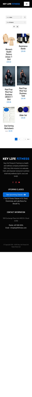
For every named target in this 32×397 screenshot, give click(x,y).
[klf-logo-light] (11, 4)
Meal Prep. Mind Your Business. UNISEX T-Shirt (9, 94)
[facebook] (13, 182)
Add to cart (23, 37)
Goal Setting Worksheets (9, 127)
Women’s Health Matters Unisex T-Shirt (8, 54)
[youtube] (19, 182)
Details (8, 42)
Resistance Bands (23, 47)
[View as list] (17, 26)
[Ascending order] (24, 17)
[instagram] (16, 182)
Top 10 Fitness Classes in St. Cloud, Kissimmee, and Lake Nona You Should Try (16, 201)
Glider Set (23, 115)
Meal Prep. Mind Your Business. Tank (23, 92)
